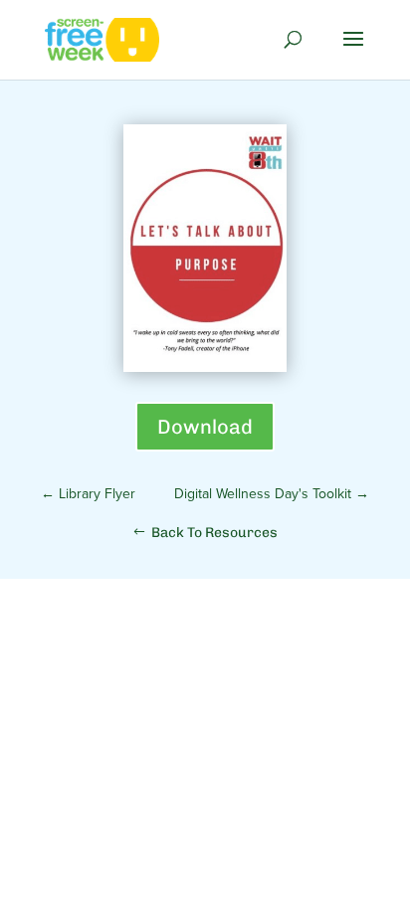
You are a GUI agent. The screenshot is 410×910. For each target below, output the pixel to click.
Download (205, 427)
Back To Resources (214, 532)
